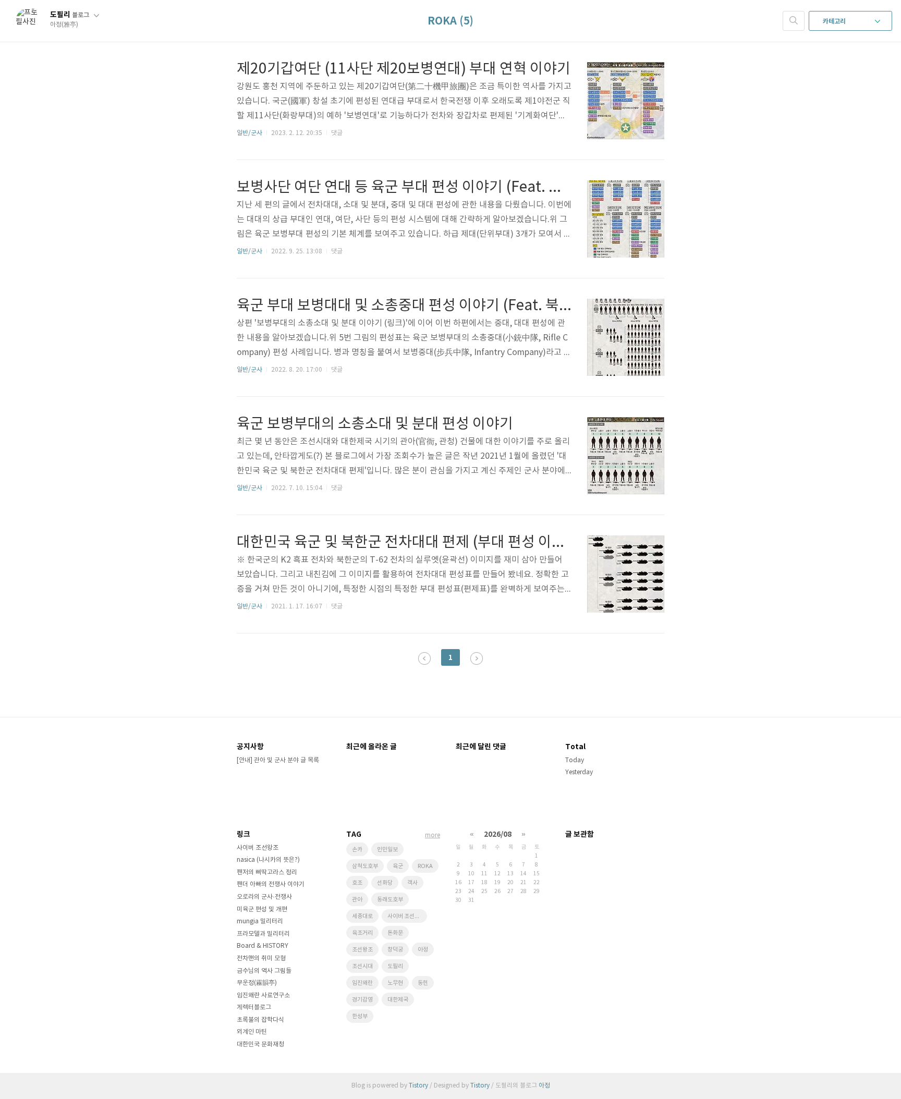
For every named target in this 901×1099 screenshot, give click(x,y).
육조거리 (362, 933)
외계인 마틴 (252, 1032)
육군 (398, 866)
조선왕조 (362, 949)
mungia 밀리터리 (260, 921)
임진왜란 (362, 983)
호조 (357, 883)
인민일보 (387, 849)
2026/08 (498, 834)
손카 (357, 849)
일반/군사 (249, 133)
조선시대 (362, 966)
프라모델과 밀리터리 (263, 934)
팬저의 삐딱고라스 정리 (267, 872)
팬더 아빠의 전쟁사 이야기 (271, 884)
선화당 (385, 883)
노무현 (395, 983)
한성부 (360, 1016)
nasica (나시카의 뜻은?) (268, 860)
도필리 (69, 14)
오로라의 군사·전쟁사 (264, 897)
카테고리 (835, 21)
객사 (412, 883)
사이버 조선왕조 (257, 848)
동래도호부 (390, 899)
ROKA (425, 866)
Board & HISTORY (262, 946)
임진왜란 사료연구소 (263, 995)
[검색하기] (793, 20)
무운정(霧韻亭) (257, 983)
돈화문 (395, 933)
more (432, 835)
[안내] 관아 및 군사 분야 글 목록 (278, 760)
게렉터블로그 (254, 1007)
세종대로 (362, 916)
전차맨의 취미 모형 (261, 958)
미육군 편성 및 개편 (262, 909)
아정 (423, 949)
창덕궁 (395, 949)
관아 (357, 899)
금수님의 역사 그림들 (264, 971)
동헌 (423, 983)
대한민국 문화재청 (260, 1044)
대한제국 (397, 999)
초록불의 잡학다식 (260, 1020)
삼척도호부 (365, 866)
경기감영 (362, 999)
